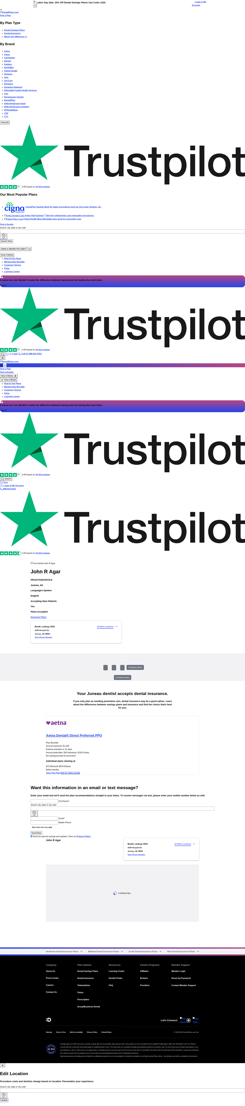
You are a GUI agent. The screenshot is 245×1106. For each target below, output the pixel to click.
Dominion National (13, 87)
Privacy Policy (84, 836)
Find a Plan (5, 15)
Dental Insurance (12, 33)
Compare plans (135, 667)
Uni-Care (8, 81)
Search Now (6, 241)
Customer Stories (12, 265)
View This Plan (53, 773)
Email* (62, 818)
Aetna (7, 51)
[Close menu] (2, 358)
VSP (6, 113)
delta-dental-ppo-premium (16, 107)
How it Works (7, 255)
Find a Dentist (6, 224)
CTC (6, 116)
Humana (8, 74)
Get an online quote (70, 773)
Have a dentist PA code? (13, 249)
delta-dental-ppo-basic (15, 103)
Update (4, 1100)
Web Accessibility (76, 1032)
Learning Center (12, 272)
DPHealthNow (11, 110)
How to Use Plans (12, 259)
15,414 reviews (43, 187)
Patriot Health (10, 71)
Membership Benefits (14, 262)
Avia (6, 77)
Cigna (7, 54)
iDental (7, 61)
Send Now (36, 833)
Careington (9, 58)
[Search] (2, 354)
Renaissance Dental (13, 97)
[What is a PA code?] (29, 249)
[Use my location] (3, 236)
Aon (6, 94)
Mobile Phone (65, 822)
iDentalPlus (9, 100)
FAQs (6, 268)
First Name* (64, 801)
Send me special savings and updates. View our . (62, 836)
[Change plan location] (35, 5)
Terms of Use (61, 1032)
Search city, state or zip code (13, 228)
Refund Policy (106, 1032)
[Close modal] (2, 1065)
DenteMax (9, 67)
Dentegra (8, 84)
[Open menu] (1, 9)
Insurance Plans (38, 617)
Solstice (8, 64)
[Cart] (7, 354)
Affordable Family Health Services (20, 90)
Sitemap (49, 1032)
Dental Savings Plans (14, 30)
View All (4, 122)
